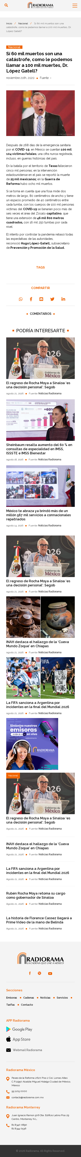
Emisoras (11, 997)
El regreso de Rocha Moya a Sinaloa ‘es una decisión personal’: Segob (38, 385)
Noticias (45, 997)
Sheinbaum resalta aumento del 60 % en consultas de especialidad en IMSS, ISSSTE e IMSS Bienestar (39, 449)
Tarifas (10, 1004)
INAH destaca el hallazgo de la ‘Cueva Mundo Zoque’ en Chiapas (37, 644)
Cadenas (28, 997)
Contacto (27, 1004)
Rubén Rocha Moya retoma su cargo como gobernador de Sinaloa (35, 895)
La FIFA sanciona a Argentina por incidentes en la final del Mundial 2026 (37, 705)
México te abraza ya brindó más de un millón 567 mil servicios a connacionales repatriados (38, 515)
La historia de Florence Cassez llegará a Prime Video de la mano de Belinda (39, 920)
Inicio (9, 23)
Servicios (62, 997)
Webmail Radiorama (27, 1050)
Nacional (23, 23)
